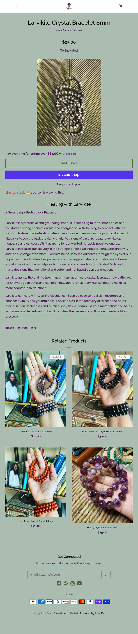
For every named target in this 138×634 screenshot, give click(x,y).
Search (69, 594)
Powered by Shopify (92, 613)
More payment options (69, 184)
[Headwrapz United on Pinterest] (65, 584)
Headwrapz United (69, 30)
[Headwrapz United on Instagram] (72, 584)
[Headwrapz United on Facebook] (58, 584)
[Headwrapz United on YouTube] (79, 584)
